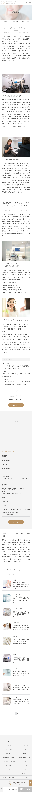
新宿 (14, 714)
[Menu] (29, 2)
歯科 (18, 714)
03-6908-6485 (6, 460)
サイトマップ (24, 777)
